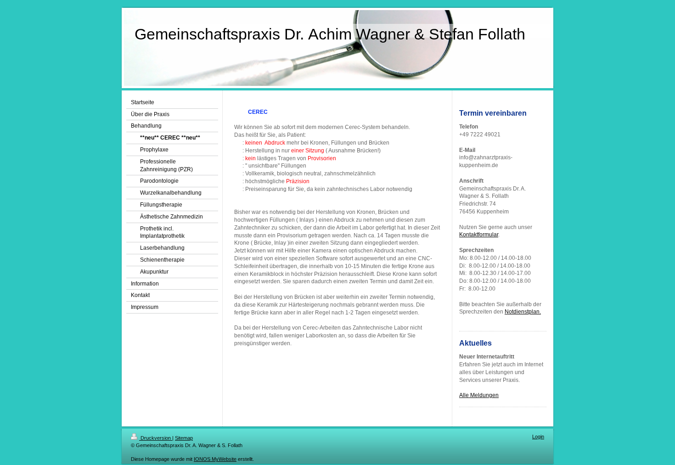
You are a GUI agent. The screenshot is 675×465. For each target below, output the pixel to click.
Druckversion (155, 438)
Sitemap (184, 438)
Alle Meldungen (479, 395)
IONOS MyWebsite (215, 459)
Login (538, 436)
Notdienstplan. (523, 311)
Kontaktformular (478, 234)
